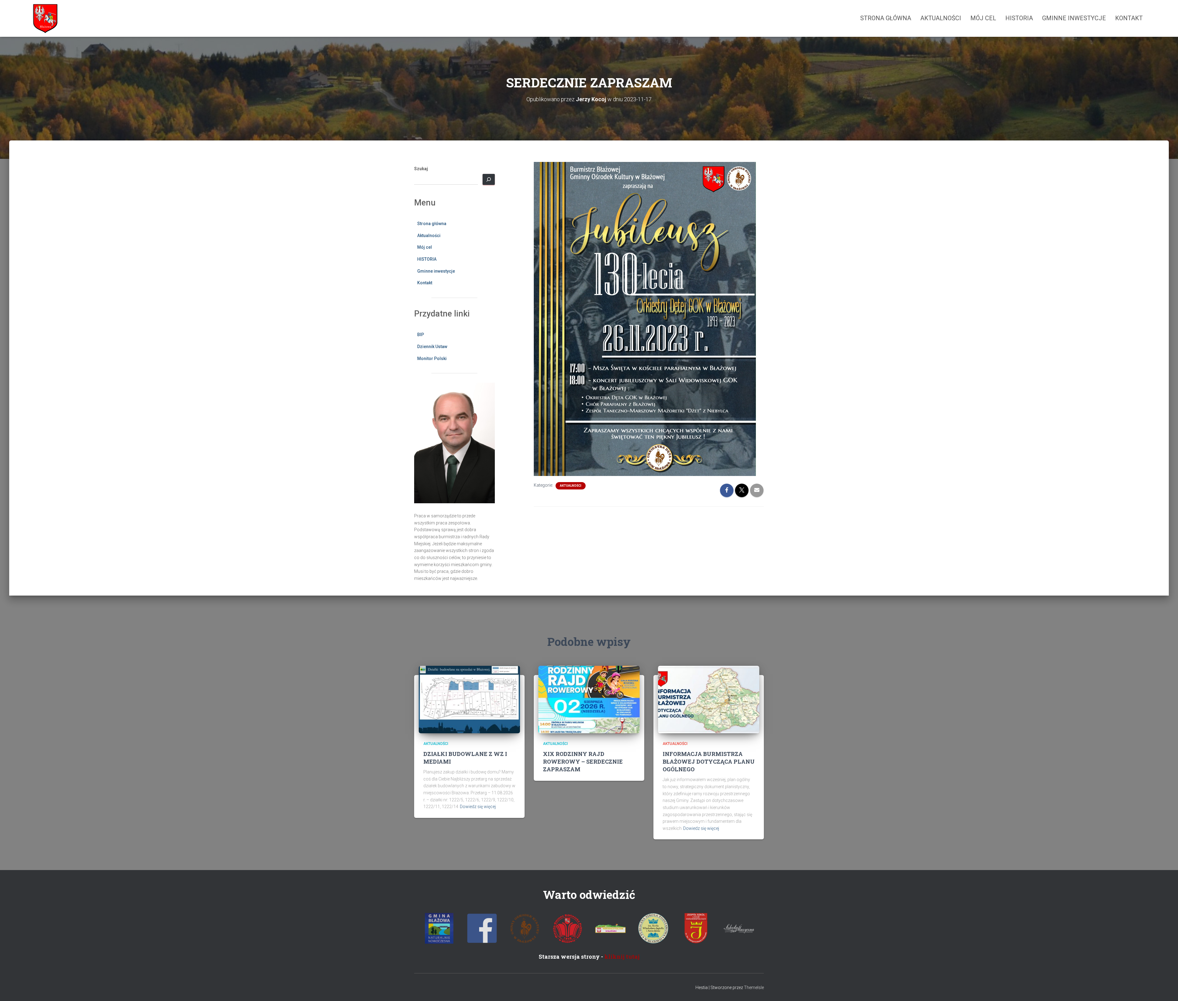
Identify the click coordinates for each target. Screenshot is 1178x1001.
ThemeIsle (754, 987)
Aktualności (940, 18)
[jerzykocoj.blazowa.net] (44, 18)
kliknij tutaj (622, 956)
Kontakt (1129, 18)
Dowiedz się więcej (478, 806)
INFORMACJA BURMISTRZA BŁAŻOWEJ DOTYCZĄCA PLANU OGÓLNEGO (709, 761)
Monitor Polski (432, 358)
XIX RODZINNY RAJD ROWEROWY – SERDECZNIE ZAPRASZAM (583, 761)
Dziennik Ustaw (432, 346)
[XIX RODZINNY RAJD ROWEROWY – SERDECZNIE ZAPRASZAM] (589, 699)
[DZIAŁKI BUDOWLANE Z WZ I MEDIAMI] (469, 699)
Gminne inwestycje (1074, 18)
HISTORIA (1019, 18)
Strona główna (885, 18)
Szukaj (421, 168)
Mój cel (983, 18)
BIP (420, 334)
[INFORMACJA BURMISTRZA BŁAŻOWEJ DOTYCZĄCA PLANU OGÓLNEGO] (708, 699)
